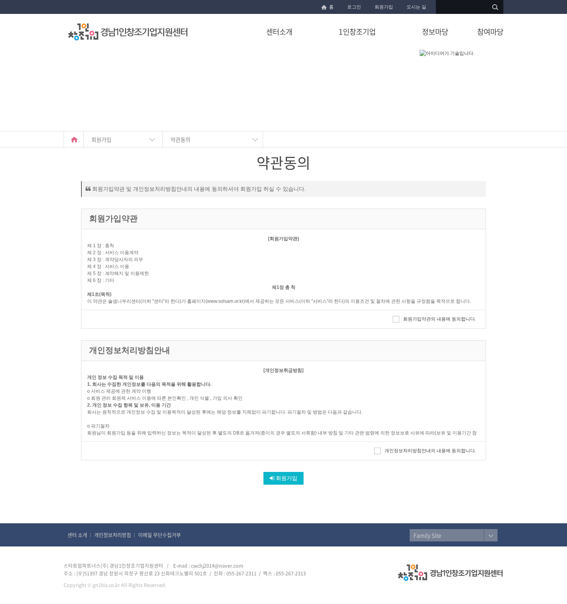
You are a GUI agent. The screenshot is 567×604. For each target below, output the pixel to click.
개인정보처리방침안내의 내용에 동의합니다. (430, 450)
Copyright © (77, 585)
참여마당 (490, 31)
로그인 (354, 7)
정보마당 (435, 31)
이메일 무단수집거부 (159, 534)
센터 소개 (77, 534)
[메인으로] (73, 139)
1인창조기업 (357, 31)
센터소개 (279, 31)
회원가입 (384, 7)
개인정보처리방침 (112, 534)
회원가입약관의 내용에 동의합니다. (439, 319)
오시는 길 (416, 7)
